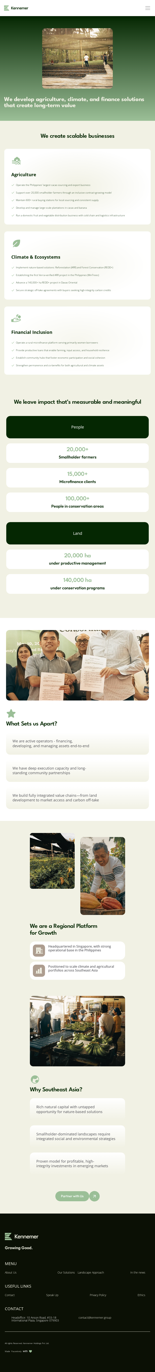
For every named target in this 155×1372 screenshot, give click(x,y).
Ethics (141, 1295)
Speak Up (52, 1295)
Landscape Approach (91, 1272)
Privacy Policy (98, 1295)
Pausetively (16, 1351)
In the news (137, 1272)
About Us (11, 1272)
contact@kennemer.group (95, 1317)
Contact (10, 1295)
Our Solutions (66, 1272)
